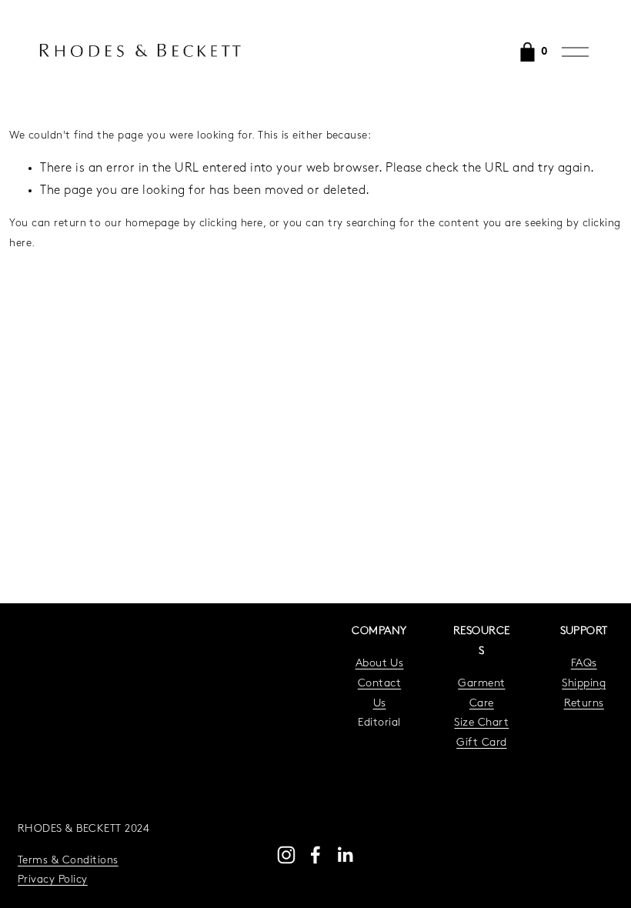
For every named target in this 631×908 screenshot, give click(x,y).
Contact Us (379, 693)
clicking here (231, 223)
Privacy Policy (53, 880)
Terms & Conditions (68, 860)
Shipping (584, 683)
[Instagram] (286, 855)
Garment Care (481, 693)
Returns (584, 703)
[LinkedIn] (345, 855)
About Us (380, 663)
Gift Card (481, 743)
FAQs (584, 663)
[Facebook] (315, 855)
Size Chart (481, 723)
